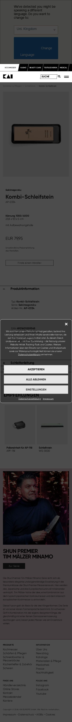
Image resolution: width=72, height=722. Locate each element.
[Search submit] (58, 77)
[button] (66, 324)
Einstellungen (36, 389)
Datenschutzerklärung (29, 354)
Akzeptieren (36, 369)
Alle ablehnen (36, 379)
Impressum (48, 398)
